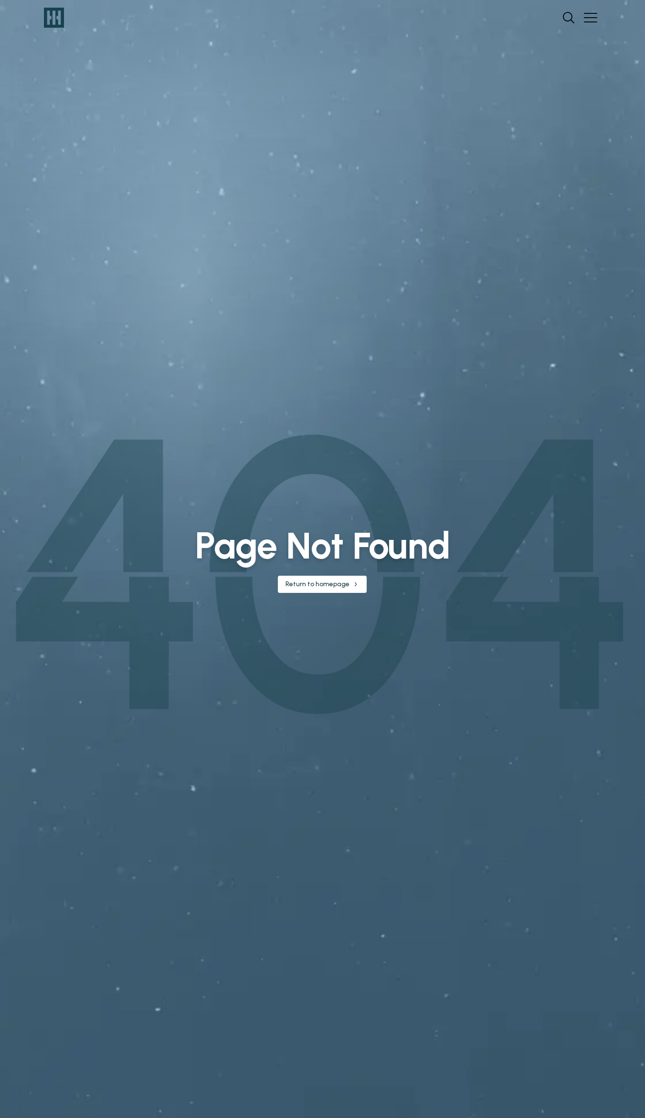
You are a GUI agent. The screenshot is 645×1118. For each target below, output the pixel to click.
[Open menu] (590, 18)
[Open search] (568, 18)
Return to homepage (317, 584)
